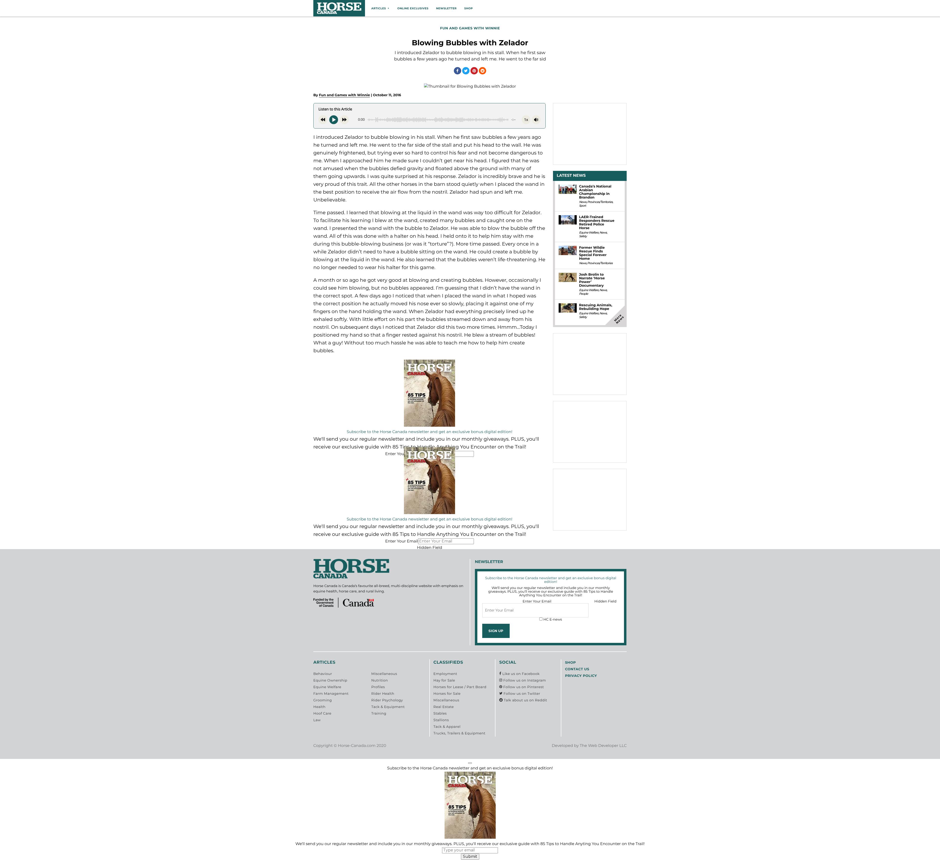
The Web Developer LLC (603, 745)
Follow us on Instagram (524, 680)
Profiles (378, 687)
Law (317, 720)
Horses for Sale (447, 693)
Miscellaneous (384, 674)
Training (378, 713)
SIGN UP (495, 631)
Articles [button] (378, 8)
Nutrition (379, 680)
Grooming (322, 700)
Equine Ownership (330, 680)
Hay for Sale (444, 680)
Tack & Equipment (388, 707)
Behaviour (322, 674)
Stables (440, 713)
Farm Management (331, 693)
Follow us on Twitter (521, 693)
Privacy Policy (581, 675)
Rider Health (382, 693)
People (583, 294)
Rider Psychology (387, 700)
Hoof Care (322, 713)
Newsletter (446, 8)
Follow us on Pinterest (523, 687)
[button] (470, 763)
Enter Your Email (401, 454)
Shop (468, 8)
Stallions (441, 720)
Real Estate (444, 707)
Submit (470, 856)
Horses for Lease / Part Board (460, 687)
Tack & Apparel (447, 726)
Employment (445, 674)
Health (319, 707)
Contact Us (577, 669)
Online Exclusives (412, 8)
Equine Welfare (588, 233)
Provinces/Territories (599, 202)
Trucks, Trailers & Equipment (459, 733)
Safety (583, 236)
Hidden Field (429, 547)
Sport (582, 206)
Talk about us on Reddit (525, 700)
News (582, 202)
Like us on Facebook (520, 674)
